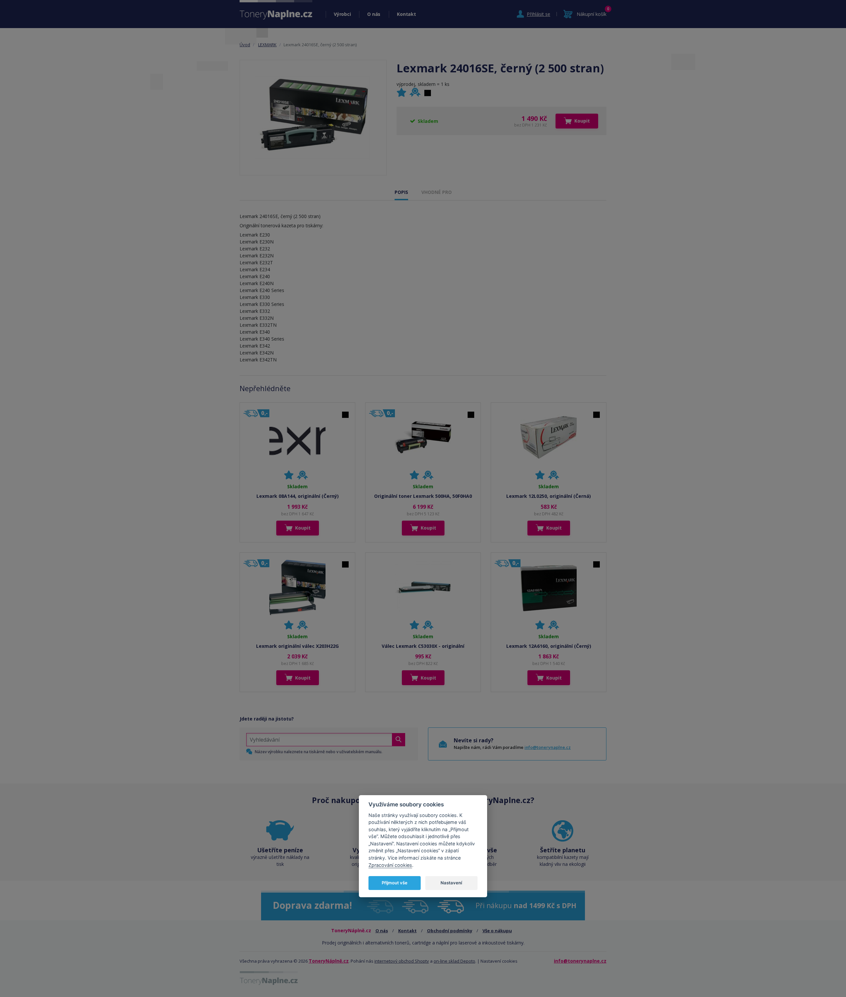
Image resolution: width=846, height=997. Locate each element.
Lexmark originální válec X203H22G (297, 646)
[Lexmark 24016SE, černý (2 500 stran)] (313, 117)
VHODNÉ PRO (436, 192)
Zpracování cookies (390, 865)
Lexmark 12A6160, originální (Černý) (548, 646)
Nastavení (451, 882)
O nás (373, 14)
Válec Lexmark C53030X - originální (423, 646)
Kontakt (406, 14)
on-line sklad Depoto (454, 961)
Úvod (245, 45)
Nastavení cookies (499, 961)
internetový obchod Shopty (401, 961)
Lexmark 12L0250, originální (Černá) (548, 496)
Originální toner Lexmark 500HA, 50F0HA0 (423, 496)
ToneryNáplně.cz (329, 961)
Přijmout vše (394, 882)
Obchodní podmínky (449, 931)
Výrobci (342, 14)
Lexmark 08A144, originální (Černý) (297, 496)
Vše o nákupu (497, 931)
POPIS (401, 192)
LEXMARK (267, 45)
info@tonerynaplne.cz (547, 747)
